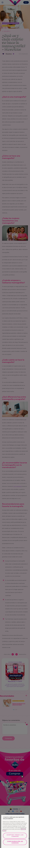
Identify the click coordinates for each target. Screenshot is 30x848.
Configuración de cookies (15, 842)
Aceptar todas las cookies (15, 835)
